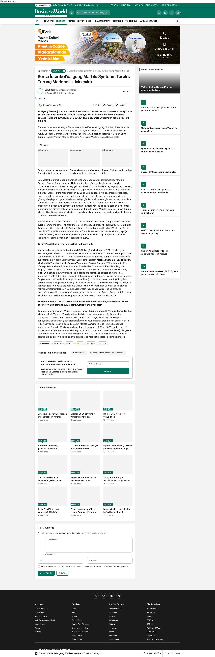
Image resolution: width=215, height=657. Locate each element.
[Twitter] (96, 596)
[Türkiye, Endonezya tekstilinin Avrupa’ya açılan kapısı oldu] (118, 470)
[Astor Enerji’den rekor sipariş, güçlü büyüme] (52, 501)
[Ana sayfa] (37, 21)
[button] (165, 12)
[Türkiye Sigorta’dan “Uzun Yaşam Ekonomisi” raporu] (85, 501)
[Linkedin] (111, 596)
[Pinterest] (119, 596)
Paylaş (177, 653)
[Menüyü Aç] (71, 12)
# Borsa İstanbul (79, 353)
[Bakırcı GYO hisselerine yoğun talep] (117, 162)
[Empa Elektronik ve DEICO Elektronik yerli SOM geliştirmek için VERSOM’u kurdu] (85, 470)
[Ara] (159, 12)
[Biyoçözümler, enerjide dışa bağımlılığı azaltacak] (118, 501)
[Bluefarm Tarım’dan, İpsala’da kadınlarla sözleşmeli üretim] (52, 438)
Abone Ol (108, 371)
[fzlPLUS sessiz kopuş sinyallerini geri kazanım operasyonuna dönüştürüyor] (52, 470)
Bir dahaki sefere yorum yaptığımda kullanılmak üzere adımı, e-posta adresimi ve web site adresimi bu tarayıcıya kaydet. (85, 566)
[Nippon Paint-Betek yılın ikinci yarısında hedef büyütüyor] (118, 438)
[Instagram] (104, 596)
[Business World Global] (51, 12)
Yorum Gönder (46, 573)
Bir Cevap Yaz (47, 527)
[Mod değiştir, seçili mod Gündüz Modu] (177, 21)
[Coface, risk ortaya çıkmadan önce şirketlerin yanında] (53, 162)
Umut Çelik (50, 90)
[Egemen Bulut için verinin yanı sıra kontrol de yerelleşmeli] (85, 162)
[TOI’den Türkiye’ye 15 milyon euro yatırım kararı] (85, 438)
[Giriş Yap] (171, 12)
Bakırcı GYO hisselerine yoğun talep (158, 172)
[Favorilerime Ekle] (130, 105)
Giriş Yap (63, 573)
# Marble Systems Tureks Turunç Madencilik (107, 353)
